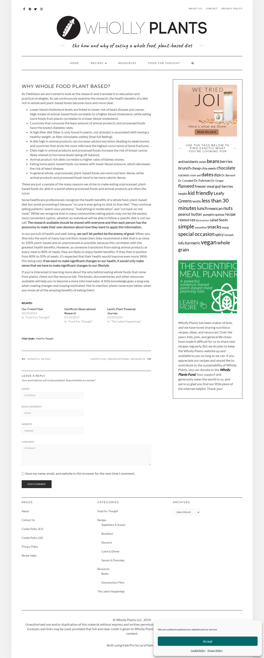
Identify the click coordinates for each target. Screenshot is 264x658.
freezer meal (204, 186)
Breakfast (107, 533)
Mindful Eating (39, 359)
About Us (195, 8)
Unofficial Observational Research (117, 359)
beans (213, 161)
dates (207, 174)
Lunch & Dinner (110, 551)
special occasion (196, 234)
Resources (127, 63)
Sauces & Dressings (113, 560)
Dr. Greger (217, 180)
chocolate (226, 168)
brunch (184, 167)
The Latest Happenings (111, 591)
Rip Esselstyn (202, 220)
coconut (183, 175)
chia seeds (209, 168)
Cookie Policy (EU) (32, 529)
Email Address (32, 406)
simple (186, 226)
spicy (219, 234)
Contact (212, 8)
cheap (196, 168)
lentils (196, 201)
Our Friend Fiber (32, 309)
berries (226, 161)
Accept (207, 641)
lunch (202, 208)
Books (105, 573)
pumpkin (208, 214)
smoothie (201, 227)
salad (214, 220)
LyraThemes (148, 645)
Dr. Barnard (228, 175)
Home (74, 63)
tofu (181, 243)
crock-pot (195, 175)
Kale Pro (129, 645)
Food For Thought (164, 63)
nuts (228, 208)
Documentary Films (113, 582)
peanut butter (190, 214)
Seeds (223, 220)
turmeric (192, 242)
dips (217, 174)
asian (202, 162)
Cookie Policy (198, 650)
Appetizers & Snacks (113, 524)
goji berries (224, 186)
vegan (209, 242)
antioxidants (188, 161)
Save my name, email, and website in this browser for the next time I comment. (80, 473)
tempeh (228, 235)
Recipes (98, 63)
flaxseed (186, 186)
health (182, 193)
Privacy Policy (215, 650)
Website (27, 424)
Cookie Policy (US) (32, 537)
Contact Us (28, 520)
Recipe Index (29, 555)
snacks (214, 227)
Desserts (106, 542)
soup (225, 227)
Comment (28, 441)
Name (26, 388)
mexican (215, 208)
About (25, 511)
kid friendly (200, 193)
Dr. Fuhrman (202, 180)
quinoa (219, 214)
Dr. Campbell (185, 180)
